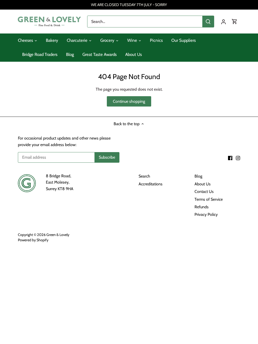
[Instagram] (238, 157)
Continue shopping (129, 101)
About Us (203, 184)
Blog (198, 176)
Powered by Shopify (33, 240)
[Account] (223, 21)
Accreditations (151, 184)
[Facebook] (230, 157)
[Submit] (208, 21)
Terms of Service (209, 199)
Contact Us (204, 191)
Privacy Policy (206, 214)
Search (144, 176)
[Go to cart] (235, 21)
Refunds (202, 206)
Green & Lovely (57, 234)
